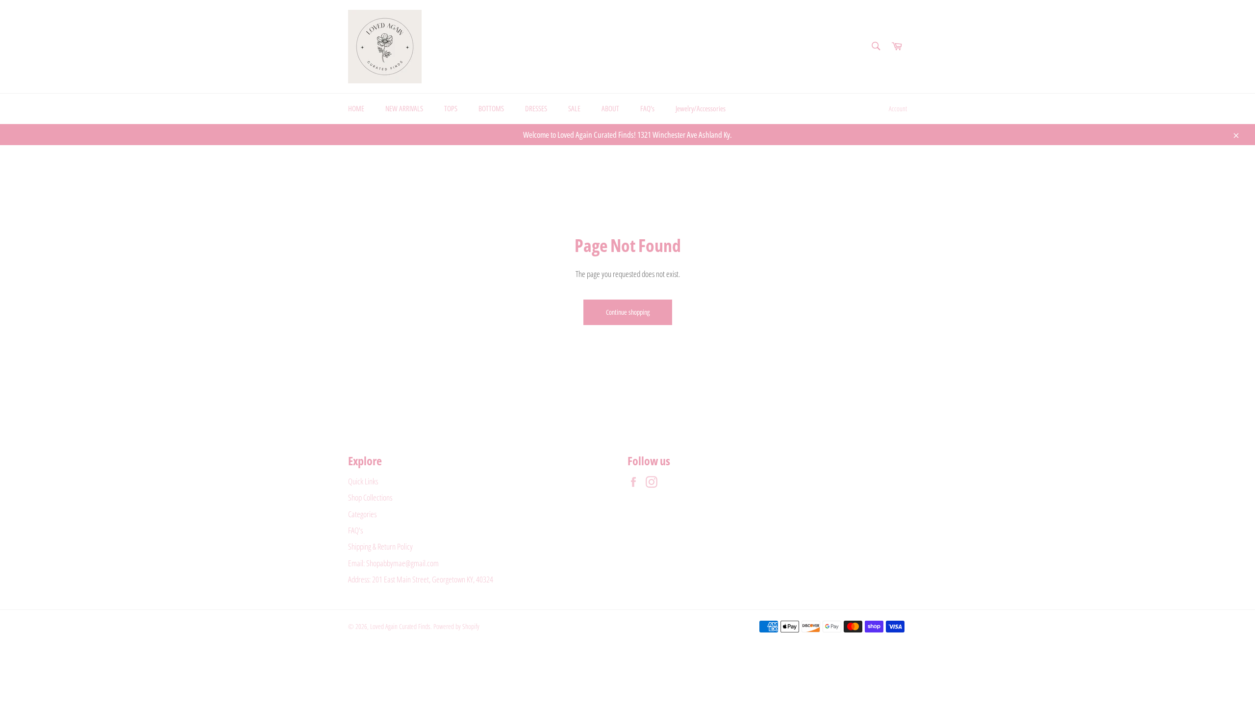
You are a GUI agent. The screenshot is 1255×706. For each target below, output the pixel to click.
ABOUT (610, 108)
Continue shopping (628, 312)
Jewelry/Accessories (701, 108)
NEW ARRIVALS (404, 108)
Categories (362, 514)
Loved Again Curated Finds (400, 626)
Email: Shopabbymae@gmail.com (393, 563)
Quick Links (363, 481)
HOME (356, 108)
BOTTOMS (491, 108)
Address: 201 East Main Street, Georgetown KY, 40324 (420, 579)
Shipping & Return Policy (380, 546)
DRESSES (536, 108)
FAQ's (647, 108)
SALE (574, 108)
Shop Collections (370, 497)
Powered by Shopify (456, 626)
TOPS (450, 108)
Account (898, 108)
